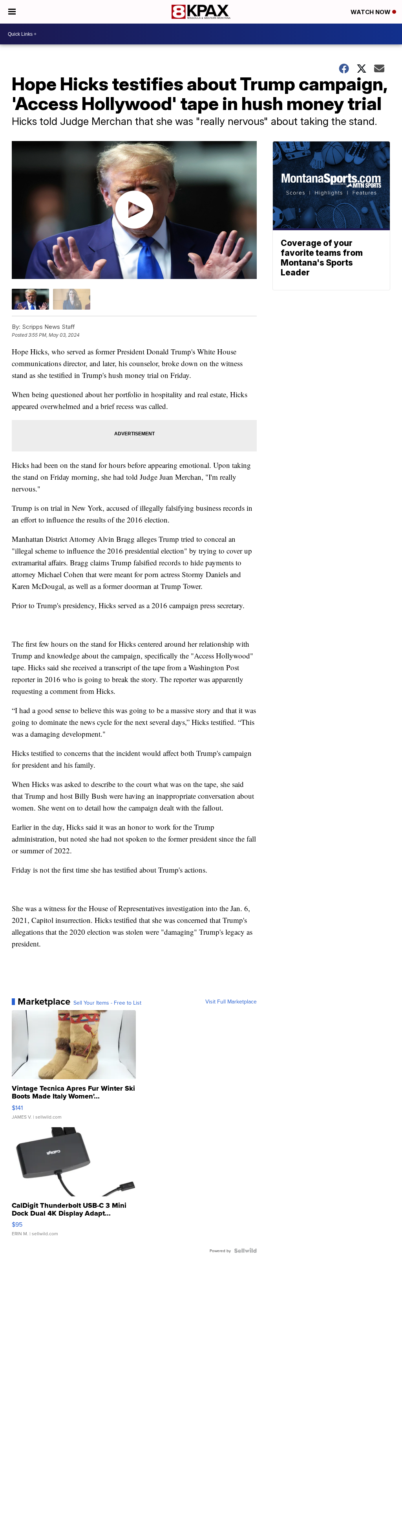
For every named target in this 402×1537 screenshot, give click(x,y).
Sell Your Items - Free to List (107, 1002)
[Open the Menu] (12, 12)
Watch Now (371, 12)
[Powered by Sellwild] (245, 1250)
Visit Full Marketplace (231, 1001)
